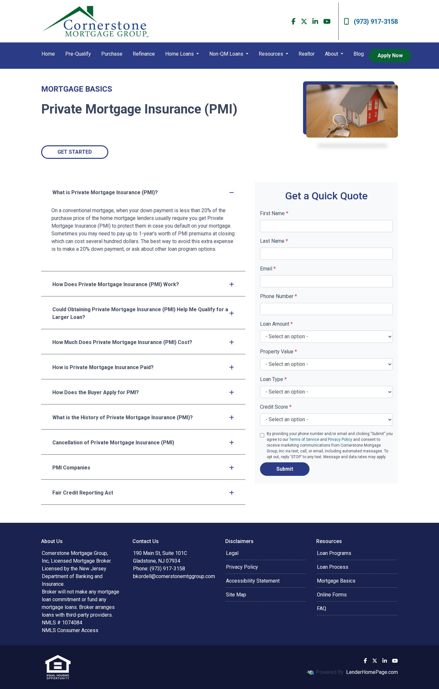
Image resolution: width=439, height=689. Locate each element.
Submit (284, 469)
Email (268, 269)
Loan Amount (276, 324)
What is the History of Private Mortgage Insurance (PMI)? (122, 417)
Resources (271, 54)
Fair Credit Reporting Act (82, 493)
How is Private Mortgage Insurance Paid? (103, 367)
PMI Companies (71, 468)
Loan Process (332, 567)
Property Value (278, 352)
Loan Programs (334, 553)
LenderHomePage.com (372, 672)
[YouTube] (327, 21)
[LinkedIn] (315, 21)
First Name (274, 213)
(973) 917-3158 (376, 21)
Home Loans (180, 54)
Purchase (111, 54)
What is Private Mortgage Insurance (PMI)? (105, 192)
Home (48, 54)
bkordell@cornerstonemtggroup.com (174, 576)
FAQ (321, 608)
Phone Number (278, 296)
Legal (232, 553)
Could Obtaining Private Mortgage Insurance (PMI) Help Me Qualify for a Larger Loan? (140, 313)
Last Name (274, 241)
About (332, 54)
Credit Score (275, 407)
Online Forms (332, 595)
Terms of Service (304, 439)
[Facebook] (293, 21)
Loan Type (273, 379)
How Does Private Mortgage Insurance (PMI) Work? (115, 284)
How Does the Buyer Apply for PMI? (95, 392)
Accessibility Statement (253, 581)
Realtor (307, 54)
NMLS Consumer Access (70, 630)
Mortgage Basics (336, 581)
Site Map (236, 595)
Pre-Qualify (78, 54)
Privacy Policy (340, 439)
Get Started (75, 152)
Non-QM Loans (227, 54)
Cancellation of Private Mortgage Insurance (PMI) (113, 443)
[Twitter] (304, 21)
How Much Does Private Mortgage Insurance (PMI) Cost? (122, 342)
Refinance (144, 54)
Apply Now (390, 55)
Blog (359, 54)
